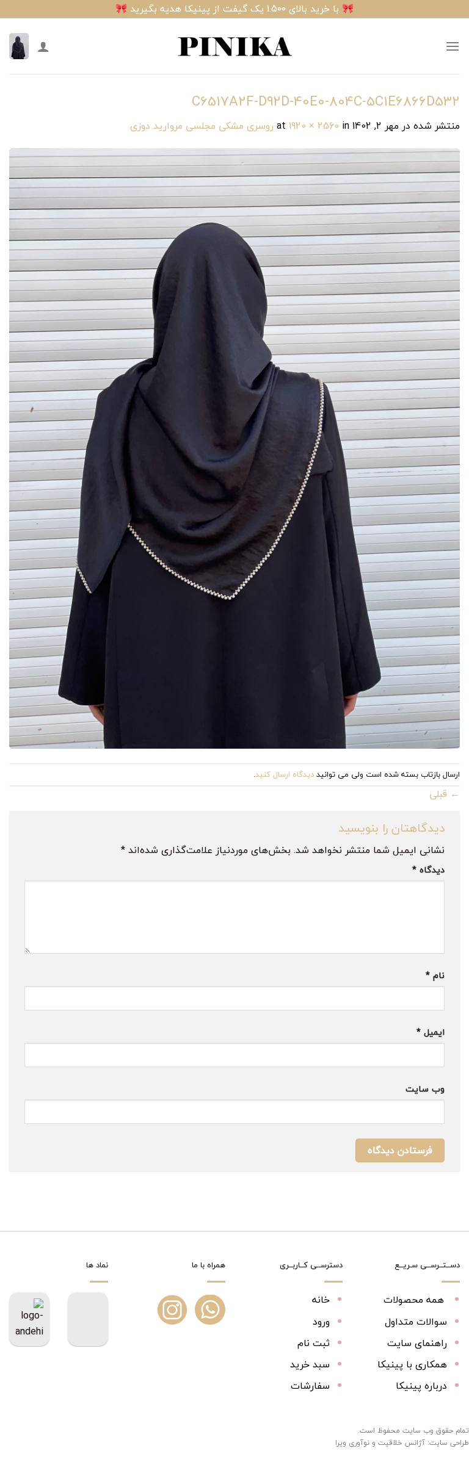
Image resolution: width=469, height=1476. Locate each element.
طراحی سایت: (448, 1442)
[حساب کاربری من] (43, 46)
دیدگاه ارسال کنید (284, 774)
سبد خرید (310, 1364)
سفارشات (310, 1385)
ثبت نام (313, 1343)
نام (435, 975)
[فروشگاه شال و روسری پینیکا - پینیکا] (234, 46)
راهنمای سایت (417, 1343)
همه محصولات (415, 1299)
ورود (321, 1321)
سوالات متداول (416, 1321)
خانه (321, 1299)
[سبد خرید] (19, 46)
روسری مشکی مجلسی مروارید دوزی (202, 125)
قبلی (444, 793)
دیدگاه (428, 870)
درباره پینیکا (421, 1385)
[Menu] (452, 46)
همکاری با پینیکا (412, 1364)
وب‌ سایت (425, 1089)
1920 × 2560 (314, 125)
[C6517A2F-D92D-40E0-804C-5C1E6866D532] (234, 447)
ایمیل (430, 1032)
